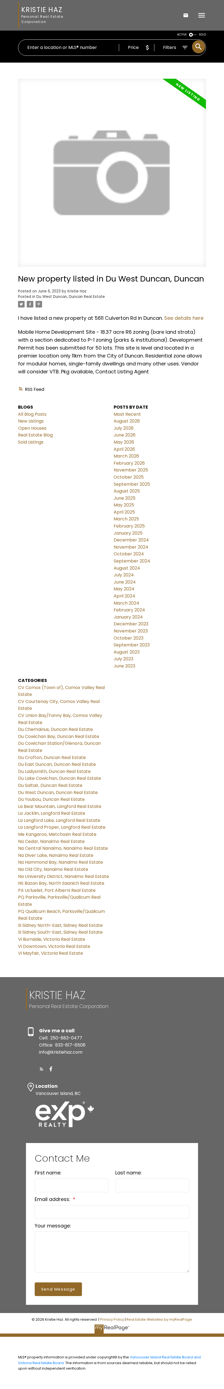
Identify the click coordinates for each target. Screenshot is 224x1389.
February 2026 (129, 463)
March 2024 (126, 603)
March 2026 (126, 456)
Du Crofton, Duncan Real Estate (52, 757)
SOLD (202, 35)
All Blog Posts (32, 414)
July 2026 (124, 428)
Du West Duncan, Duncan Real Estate (70, 296)
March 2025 (126, 519)
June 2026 (124, 435)
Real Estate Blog (35, 435)
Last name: (128, 1172)
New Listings (31, 421)
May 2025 (124, 505)
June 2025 (124, 498)
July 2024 (124, 575)
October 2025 (129, 477)
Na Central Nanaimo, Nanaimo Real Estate (63, 848)
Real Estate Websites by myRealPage (159, 1319)
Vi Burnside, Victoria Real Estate (51, 939)
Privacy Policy (112, 1319)
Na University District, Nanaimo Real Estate (63, 876)
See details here (184, 318)
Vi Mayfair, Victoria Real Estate (50, 953)
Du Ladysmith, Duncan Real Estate (54, 771)
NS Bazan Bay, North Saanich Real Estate (61, 883)
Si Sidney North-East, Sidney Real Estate (60, 925)
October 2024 (129, 554)
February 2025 (129, 526)
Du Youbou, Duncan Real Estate (51, 799)
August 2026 (127, 421)
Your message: (53, 1225)
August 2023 (127, 652)
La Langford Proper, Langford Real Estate (61, 827)
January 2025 (128, 533)
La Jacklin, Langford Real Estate (51, 813)
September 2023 (132, 645)
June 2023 (124, 666)
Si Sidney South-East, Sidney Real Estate (60, 932)
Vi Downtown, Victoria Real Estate (54, 946)
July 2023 (123, 659)
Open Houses (32, 428)
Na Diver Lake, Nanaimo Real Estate (55, 855)
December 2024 (131, 540)
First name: (48, 1172)
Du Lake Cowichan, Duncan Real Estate (59, 778)
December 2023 (131, 624)
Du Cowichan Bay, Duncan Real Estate (58, 736)
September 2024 (132, 561)
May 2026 (124, 442)
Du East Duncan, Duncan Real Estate (57, 764)
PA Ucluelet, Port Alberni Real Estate (57, 890)
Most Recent (127, 414)
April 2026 (124, 449)
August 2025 (127, 491)
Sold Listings (30, 442)
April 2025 (124, 512)
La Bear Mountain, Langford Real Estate (59, 806)
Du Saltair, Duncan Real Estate (50, 785)
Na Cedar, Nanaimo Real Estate (51, 841)
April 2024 (124, 596)
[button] (41, 1068)
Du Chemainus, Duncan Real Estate (55, 729)
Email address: (53, 1199)
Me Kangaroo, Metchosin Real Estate (57, 834)
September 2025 (132, 484)
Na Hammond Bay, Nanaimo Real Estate (60, 862)
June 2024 (125, 582)
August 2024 (127, 568)
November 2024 (131, 547)
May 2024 (124, 589)
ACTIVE (182, 35)
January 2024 (128, 617)
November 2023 (131, 631)
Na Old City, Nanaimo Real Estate (53, 869)
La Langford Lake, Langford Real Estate (59, 820)
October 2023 (128, 638)
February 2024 (129, 610)
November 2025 (131, 470)
